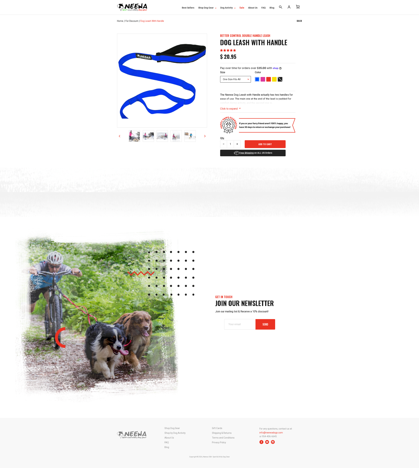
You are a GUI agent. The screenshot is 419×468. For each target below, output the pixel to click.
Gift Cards (217, 428)
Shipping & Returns (222, 433)
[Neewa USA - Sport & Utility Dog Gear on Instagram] (273, 443)
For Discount (132, 21)
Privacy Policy (219, 442)
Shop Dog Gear (206, 7)
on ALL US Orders (255, 153)
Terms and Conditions (223, 437)
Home (120, 21)
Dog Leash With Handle (152, 21)
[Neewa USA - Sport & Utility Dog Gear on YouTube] (267, 443)
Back (299, 20)
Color (258, 72)
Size (222, 72)
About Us (252, 7)
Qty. (222, 138)
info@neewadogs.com (271, 432)
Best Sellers (188, 7)
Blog (272, 7)
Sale (241, 7)
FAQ (263, 7)
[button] (228, 50)
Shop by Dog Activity (175, 433)
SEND (265, 324)
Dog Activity (226, 7)
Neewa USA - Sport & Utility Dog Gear (216, 457)
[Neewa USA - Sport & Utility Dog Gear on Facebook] (261, 443)
